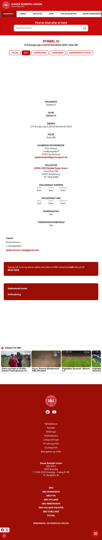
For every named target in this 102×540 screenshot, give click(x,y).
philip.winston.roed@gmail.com (22, 250)
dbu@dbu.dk (52, 475)
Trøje (39, 188)
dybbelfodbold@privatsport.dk (51, 157)
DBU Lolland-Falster (51, 508)
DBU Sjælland (51, 512)
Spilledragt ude (51, 198)
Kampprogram (40, 53)
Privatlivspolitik (51, 444)
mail (71, 267)
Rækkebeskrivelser (18, 289)
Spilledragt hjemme (51, 185)
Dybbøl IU (51, 116)
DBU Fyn (51, 496)
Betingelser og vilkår (51, 452)
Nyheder (51, 428)
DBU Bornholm (51, 492)
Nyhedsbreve (51, 424)
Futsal (51, 516)
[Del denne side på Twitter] (6, 530)
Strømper (63, 188)
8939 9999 (13, 270)
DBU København (51, 504)
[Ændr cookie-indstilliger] (4, 536)
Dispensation (51, 211)
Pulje (51, 135)
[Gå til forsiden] (21, 5)
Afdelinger (51, 432)
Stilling (14, 53)
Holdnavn (51, 102)
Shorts (51, 188)
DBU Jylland (51, 500)
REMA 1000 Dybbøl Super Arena (51, 168)
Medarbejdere (51, 436)
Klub (51, 113)
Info (26, 53)
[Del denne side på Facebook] (2, 530)
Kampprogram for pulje (80, 53)
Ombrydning (14, 295)
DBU (51, 488)
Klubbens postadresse (51, 146)
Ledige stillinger (51, 440)
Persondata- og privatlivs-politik (51, 523)
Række (51, 124)
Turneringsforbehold (51, 222)
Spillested (51, 165)
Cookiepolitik (51, 448)
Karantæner (57, 53)
